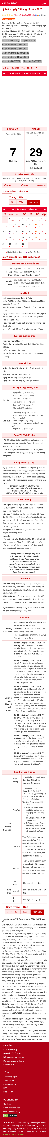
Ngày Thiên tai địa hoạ (12, 381)
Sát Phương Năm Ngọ (7, 827)
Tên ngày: (7, 505)
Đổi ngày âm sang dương (13, 1061)
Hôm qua (7, 185)
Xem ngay (33, 202)
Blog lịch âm (8, 1092)
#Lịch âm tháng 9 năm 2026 (15, 49)
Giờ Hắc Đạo (8, 283)
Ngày (9, 907)
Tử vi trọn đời (8, 1081)
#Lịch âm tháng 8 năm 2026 (15, 45)
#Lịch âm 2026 (28, 40)
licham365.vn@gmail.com (13, 1134)
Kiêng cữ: (7, 530)
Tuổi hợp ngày (9, 341)
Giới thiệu (7, 1104)
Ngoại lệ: (6, 536)
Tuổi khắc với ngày (11, 344)
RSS (5, 1088)
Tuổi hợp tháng (9, 350)
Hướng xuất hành (7, 630)
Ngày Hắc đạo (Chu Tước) (14, 368)
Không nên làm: (10, 596)
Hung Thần (8, 891)
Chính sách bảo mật (11, 1108)
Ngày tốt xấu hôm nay (12, 1053)
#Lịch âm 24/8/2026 (32, 61)
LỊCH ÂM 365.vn (9, 3)
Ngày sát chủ (8, 378)
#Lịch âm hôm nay (10, 40)
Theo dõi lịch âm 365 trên (24, 15)
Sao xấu (6, 421)
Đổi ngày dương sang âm (13, 1057)
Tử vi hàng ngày (10, 1077)
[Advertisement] (24, 101)
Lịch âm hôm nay (10, 1050)
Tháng (12, 197)
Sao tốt (6, 400)
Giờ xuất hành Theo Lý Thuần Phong (8, 704)
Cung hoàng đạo (10, 1084)
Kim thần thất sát (10, 375)
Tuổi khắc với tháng (11, 353)
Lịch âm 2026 (8, 1065)
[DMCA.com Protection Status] (10, 1115)
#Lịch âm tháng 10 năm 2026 (15, 53)
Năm (21, 197)
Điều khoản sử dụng (11, 1112)
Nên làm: (6, 514)
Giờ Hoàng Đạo (9, 272)
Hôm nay (24, 185)
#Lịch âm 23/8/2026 (11, 61)
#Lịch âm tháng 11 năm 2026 (15, 57)
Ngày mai (41, 185)
